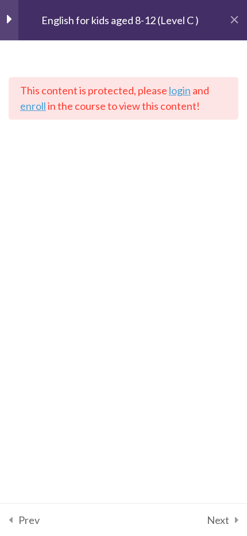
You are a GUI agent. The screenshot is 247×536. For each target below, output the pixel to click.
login (180, 90)
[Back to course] (234, 20)
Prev (29, 520)
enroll (33, 105)
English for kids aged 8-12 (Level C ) (120, 20)
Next (218, 520)
